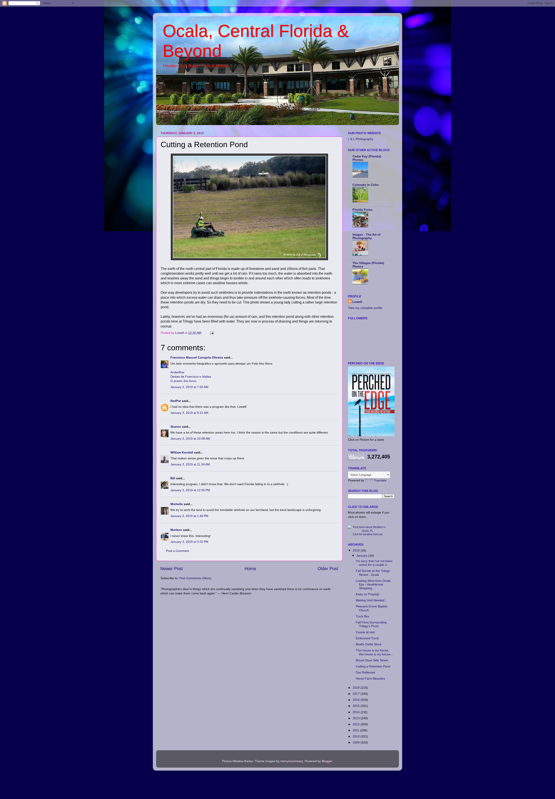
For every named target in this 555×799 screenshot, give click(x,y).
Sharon (175, 426)
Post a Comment (177, 551)
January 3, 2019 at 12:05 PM (190, 490)
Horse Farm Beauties (370, 678)
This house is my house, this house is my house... (374, 652)
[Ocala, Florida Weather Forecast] (367, 530)
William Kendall (181, 452)
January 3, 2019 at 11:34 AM (190, 464)
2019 (357, 550)
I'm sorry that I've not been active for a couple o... (374, 562)
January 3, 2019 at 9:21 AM (189, 412)
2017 (357, 693)
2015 (357, 706)
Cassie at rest (365, 632)
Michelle (176, 504)
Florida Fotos (362, 209)
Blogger (327, 761)
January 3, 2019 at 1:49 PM (189, 516)
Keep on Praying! (367, 594)
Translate (380, 480)
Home (250, 568)
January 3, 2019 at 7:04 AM (189, 387)
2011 (356, 730)
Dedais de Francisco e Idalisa (190, 376)
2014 (357, 712)
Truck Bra (362, 616)
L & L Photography (360, 139)
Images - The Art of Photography (366, 236)
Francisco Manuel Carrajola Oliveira (196, 357)
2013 (357, 718)
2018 (357, 687)
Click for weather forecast (367, 534)
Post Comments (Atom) (195, 578)
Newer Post (171, 568)
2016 (357, 699)
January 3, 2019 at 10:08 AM (190, 438)
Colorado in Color (366, 184)
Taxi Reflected (365, 672)
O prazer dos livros (183, 381)
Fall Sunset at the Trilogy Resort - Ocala (373, 572)
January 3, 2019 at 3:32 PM (189, 541)
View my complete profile (365, 308)
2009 (357, 742)
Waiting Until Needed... (371, 600)
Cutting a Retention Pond (373, 666)
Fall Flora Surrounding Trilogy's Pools (371, 624)
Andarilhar (177, 372)
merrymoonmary (291, 761)
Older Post (328, 568)
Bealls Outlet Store (368, 644)
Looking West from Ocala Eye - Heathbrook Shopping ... (373, 584)
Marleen (176, 530)
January (362, 555)
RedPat (175, 401)
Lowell (357, 301)
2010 (357, 736)
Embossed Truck (367, 638)
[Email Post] (211, 332)
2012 (357, 724)
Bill (172, 478)
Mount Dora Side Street (372, 660)
